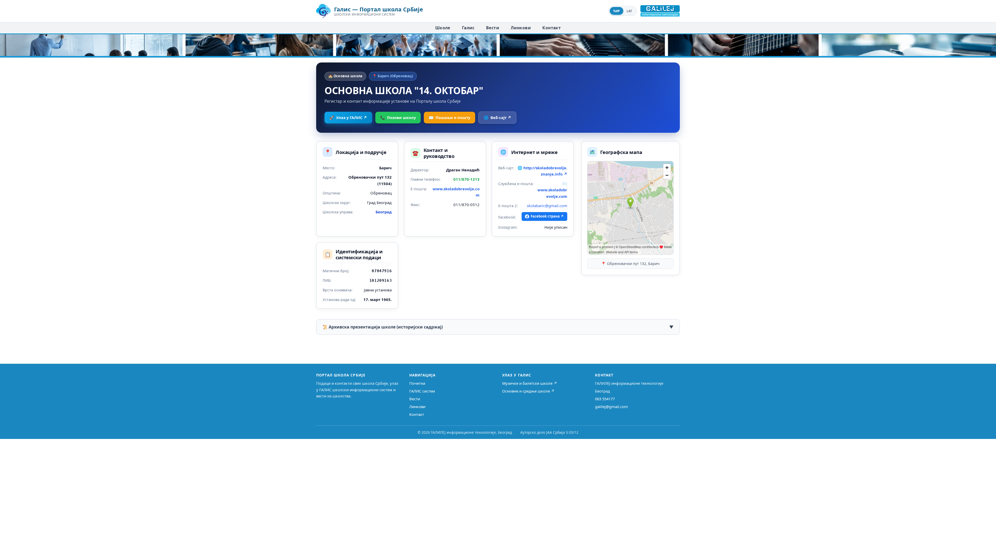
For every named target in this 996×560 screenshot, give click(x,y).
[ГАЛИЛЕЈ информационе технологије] (660, 11)
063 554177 (605, 398)
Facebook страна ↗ (547, 216)
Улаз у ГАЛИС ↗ (348, 117)
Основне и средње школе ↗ (528, 391)
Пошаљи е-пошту (449, 117)
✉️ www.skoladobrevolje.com (552, 190)
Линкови (521, 28)
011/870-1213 (466, 179)
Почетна (417, 383)
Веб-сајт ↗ (497, 117)
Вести (492, 28)
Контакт (551, 28)
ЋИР (616, 11)
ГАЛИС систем (422, 391)
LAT (629, 11)
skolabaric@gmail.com (547, 205)
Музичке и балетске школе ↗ (529, 383)
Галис (468, 28)
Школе (442, 28)
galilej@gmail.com (611, 406)
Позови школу (398, 117)
